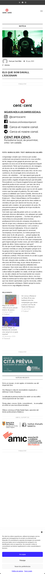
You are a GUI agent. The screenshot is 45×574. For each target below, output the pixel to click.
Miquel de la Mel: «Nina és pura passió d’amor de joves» (10, 308)
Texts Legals (28, 571)
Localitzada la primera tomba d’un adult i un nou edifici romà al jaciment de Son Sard (21, 397)
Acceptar (22, 554)
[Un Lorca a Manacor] (31, 303)
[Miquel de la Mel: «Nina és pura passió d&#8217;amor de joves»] (10, 299)
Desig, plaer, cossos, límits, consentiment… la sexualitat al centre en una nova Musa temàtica (22, 404)
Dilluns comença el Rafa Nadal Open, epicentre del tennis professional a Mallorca (20, 411)
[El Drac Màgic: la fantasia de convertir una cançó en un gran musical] (10, 321)
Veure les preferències (22, 566)
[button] (42, 532)
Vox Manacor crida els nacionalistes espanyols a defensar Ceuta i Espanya (19, 391)
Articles (7, 65)
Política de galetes (17, 571)
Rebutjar (23, 560)
